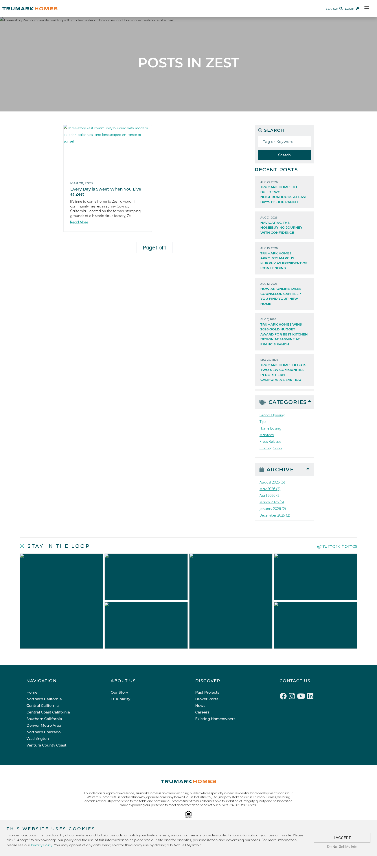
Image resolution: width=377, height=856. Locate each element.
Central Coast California (48, 712)
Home (31, 692)
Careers (202, 712)
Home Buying (270, 428)
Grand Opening (272, 415)
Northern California (44, 699)
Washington (37, 738)
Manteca (266, 435)
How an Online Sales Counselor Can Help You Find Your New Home (280, 294)
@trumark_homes (337, 546)
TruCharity (120, 699)
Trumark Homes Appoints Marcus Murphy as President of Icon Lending (283, 258)
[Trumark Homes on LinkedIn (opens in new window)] (310, 697)
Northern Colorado (43, 732)
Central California (42, 705)
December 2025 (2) (274, 515)
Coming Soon (270, 448)
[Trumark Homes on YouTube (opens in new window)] (302, 697)
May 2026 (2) (269, 489)
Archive (280, 469)
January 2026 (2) (272, 509)
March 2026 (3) (271, 502)
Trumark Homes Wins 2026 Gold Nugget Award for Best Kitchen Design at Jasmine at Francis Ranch (284, 332)
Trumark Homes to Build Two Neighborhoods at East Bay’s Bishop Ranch (283, 192)
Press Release (270, 442)
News (200, 705)
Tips (262, 422)
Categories (287, 402)
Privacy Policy (41, 845)
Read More (79, 222)
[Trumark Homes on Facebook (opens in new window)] (284, 697)
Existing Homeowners (215, 719)
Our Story (119, 692)
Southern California (44, 719)
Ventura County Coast (46, 745)
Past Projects (207, 692)
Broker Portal (207, 699)
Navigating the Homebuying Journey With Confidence (281, 225)
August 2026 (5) (272, 482)
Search (284, 155)
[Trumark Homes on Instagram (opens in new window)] (293, 697)
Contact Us (295, 680)
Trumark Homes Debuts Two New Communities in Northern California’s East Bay (283, 370)
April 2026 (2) (270, 496)
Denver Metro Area (43, 725)
